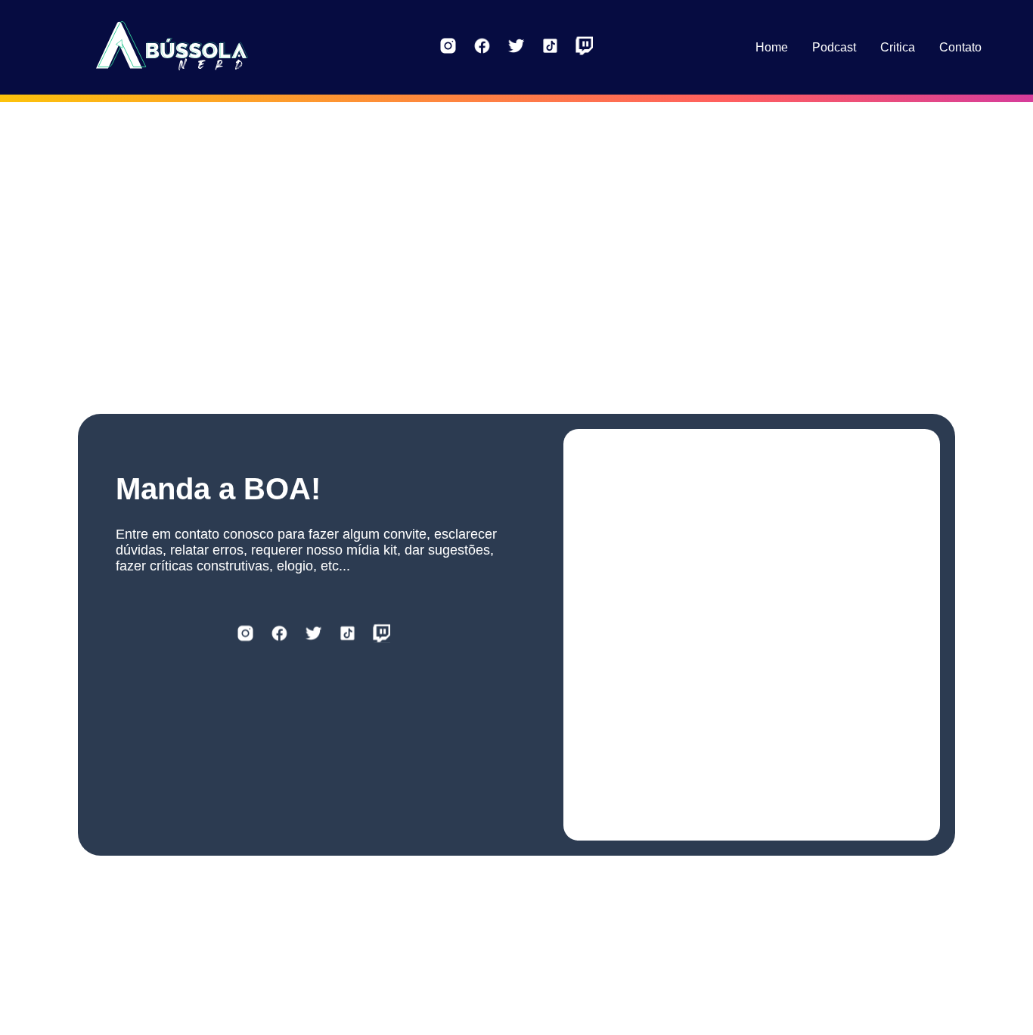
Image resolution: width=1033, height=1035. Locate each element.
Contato (960, 47)
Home (771, 47)
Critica (897, 47)
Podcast (834, 47)
